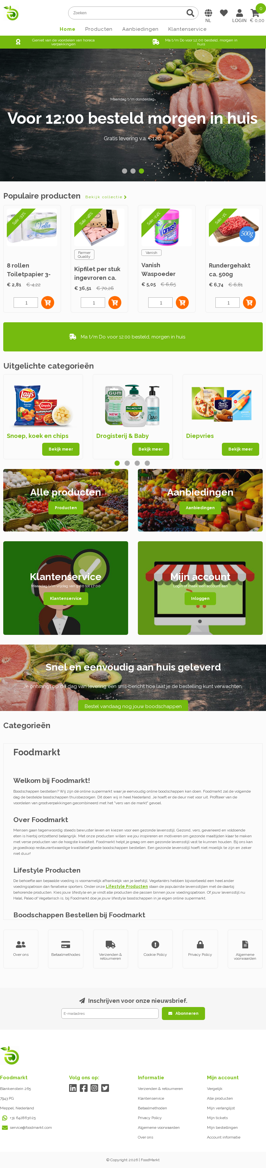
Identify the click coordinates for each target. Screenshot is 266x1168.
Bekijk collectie (104, 197)
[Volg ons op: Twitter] (105, 1088)
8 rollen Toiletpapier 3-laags (29, 274)
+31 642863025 (23, 1118)
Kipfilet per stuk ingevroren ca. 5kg (97, 278)
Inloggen (200, 598)
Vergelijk (215, 1088)
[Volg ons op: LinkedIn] (73, 1088)
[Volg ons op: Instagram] (95, 1088)
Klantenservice (187, 29)
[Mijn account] (239, 13)
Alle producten (220, 1098)
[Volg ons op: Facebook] (84, 1088)
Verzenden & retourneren (160, 1088)
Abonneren (187, 1013)
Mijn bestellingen (222, 1127)
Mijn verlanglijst (221, 1108)
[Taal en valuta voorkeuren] (208, 13)
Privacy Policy (150, 1118)
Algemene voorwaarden (159, 1127)
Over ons (145, 1137)
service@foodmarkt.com (31, 1127)
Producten (99, 29)
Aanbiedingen (140, 29)
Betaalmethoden (152, 1108)
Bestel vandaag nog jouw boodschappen (133, 706)
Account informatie (223, 1137)
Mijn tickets (217, 1118)
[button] (124, 171)
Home (68, 29)
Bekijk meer (61, 449)
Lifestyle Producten (127, 886)
